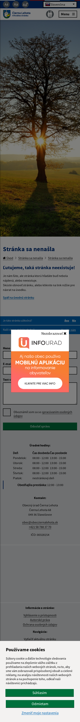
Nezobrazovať (52, 333)
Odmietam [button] (40, 703)
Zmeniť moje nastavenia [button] (40, 713)
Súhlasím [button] (39, 692)
